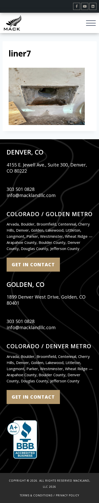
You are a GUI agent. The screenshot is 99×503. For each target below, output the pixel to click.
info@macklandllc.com (31, 195)
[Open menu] (91, 23)
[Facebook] (76, 6)
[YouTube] (84, 6)
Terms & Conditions (36, 495)
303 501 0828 (21, 189)
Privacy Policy (67, 495)
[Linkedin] (92, 6)
